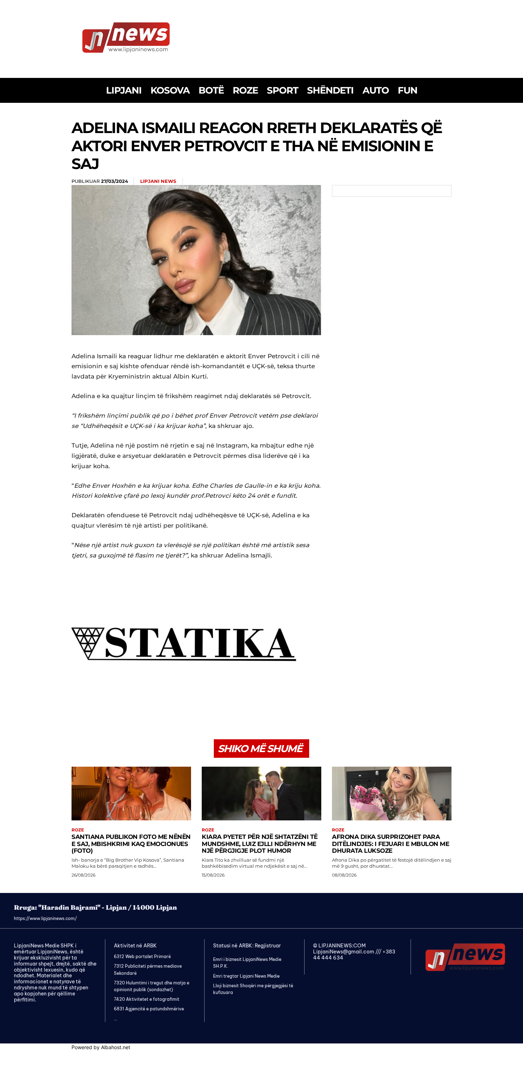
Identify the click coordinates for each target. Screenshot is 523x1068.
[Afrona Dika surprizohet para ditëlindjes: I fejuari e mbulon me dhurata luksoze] (391, 793)
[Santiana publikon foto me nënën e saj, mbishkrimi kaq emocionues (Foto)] (131, 793)
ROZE (78, 830)
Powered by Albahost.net (101, 1047)
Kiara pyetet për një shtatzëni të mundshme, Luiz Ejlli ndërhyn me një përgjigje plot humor (260, 843)
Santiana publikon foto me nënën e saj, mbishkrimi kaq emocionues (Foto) (131, 843)
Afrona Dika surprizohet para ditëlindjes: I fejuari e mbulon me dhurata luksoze (390, 843)
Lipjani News (158, 181)
